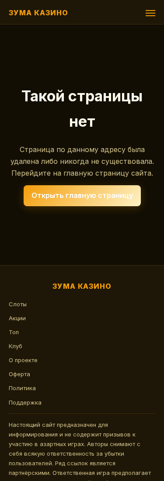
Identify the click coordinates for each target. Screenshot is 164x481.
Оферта (19, 373)
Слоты (18, 304)
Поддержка (25, 402)
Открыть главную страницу (82, 195)
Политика (22, 387)
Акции (17, 318)
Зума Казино (38, 12)
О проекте (23, 359)
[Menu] (150, 13)
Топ (14, 332)
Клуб (15, 346)
